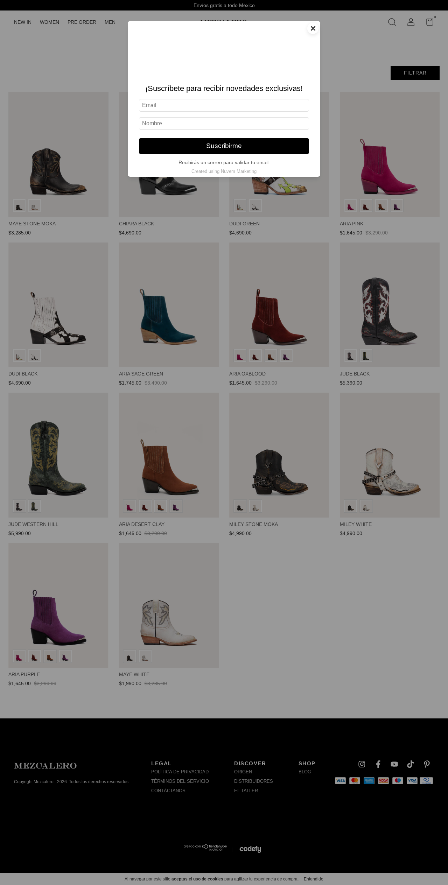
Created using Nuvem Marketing (224, 171)
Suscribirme (224, 145)
